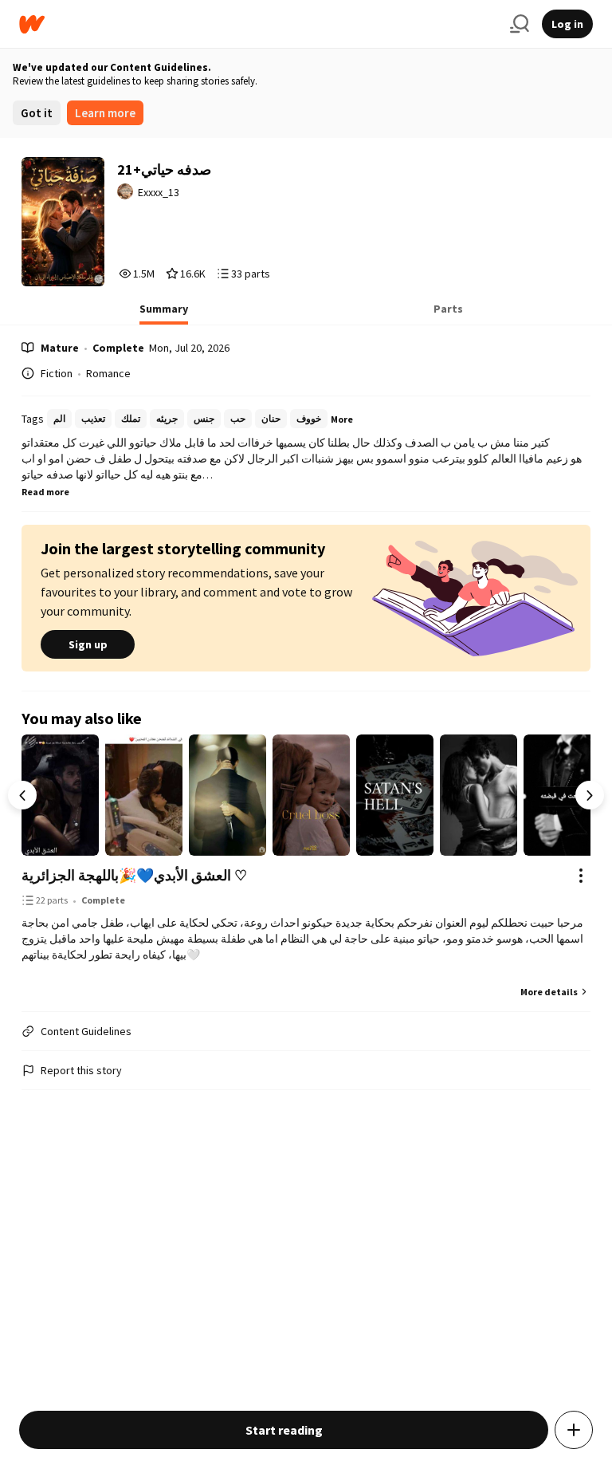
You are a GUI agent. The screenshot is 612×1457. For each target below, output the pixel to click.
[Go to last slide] (22, 795)
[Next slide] (589, 795)
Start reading (284, 1430)
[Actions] (580, 875)
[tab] (163, 313)
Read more (45, 492)
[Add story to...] (574, 1430)
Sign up (88, 644)
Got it (37, 112)
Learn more (105, 112)
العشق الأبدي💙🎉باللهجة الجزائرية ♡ (134, 875)
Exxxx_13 (158, 192)
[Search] (519, 23)
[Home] (258, 24)
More (342, 419)
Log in (567, 24)
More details (549, 992)
